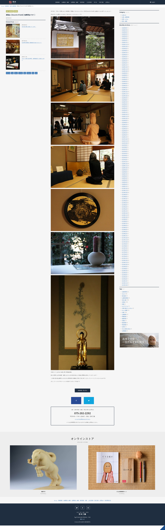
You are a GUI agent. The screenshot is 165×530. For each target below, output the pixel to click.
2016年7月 (124, 270)
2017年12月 (125, 237)
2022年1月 (124, 137)
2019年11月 (125, 190)
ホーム (2, 6)
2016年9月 (124, 266)
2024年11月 (125, 69)
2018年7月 (124, 223)
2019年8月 (124, 196)
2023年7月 (124, 102)
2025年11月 (125, 44)
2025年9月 (124, 48)
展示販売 (124, 296)
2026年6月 (124, 32)
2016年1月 (124, 281)
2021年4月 (124, 155)
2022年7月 (124, 124)
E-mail (83, 519)
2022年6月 (124, 126)
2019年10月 (125, 192)
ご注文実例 (89, 2)
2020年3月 (124, 182)
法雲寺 (123, 326)
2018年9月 (124, 219)
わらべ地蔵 (124, 310)
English (153, 2)
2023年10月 (125, 95)
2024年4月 (124, 83)
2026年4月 (124, 36)
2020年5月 (124, 178)
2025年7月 (124, 52)
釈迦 (33, 73)
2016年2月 (124, 279)
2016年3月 (124, 276)
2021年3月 (124, 157)
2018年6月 (124, 225)
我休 (14, 2)
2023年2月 (124, 110)
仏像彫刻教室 (125, 298)
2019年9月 (124, 194)
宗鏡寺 (123, 320)
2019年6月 (124, 200)
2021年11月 (125, 141)
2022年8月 (124, 122)
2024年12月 (125, 67)
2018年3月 (124, 231)
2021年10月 (125, 143)
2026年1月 (124, 42)
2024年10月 (125, 71)
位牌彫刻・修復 (74, 2)
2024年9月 (124, 73)
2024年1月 (124, 89)
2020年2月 (124, 184)
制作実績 (82, 2)
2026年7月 (124, 30)
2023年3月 (124, 108)
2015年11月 (125, 283)
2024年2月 (124, 87)
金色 (36, 73)
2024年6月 (124, 79)
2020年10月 (125, 167)
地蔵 (123, 304)
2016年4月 (124, 274)
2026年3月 (124, 38)
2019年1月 (124, 211)
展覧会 (16, 73)
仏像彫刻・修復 (65, 2)
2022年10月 (125, 118)
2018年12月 (125, 213)
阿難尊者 (124, 316)
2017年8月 (124, 246)
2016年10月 (125, 264)
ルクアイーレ (125, 306)
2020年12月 (125, 163)
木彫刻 (123, 302)
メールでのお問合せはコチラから (82, 419)
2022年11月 (125, 116)
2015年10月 (125, 285)
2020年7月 (124, 174)
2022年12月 (125, 114)
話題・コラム (125, 19)
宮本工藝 (101, 2)
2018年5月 (124, 227)
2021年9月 (124, 145)
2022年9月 (124, 120)
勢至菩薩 (124, 324)
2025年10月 (125, 46)
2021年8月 (124, 147)
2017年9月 (124, 244)
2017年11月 (125, 239)
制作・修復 (124, 21)
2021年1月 (124, 161)
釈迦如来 (29, 73)
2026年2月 (124, 40)
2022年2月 (124, 135)
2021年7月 (124, 149)
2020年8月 (124, 172)
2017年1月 (124, 258)
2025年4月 (124, 58)
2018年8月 (124, 221)
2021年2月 (124, 159)
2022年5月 (124, 128)
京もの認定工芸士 (126, 328)
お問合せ (107, 2)
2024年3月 (124, 85)
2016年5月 (124, 272)
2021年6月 (124, 151)
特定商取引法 (108, 500)
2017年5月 (124, 252)
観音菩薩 (124, 322)
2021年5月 (124, 153)
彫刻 (25, 73)
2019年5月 (124, 202)
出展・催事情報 (13, 6)
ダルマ (123, 294)
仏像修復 (124, 314)
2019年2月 (124, 209)
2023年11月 (125, 93)
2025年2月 (124, 63)
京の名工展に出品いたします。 (29, 26)
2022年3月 (124, 132)
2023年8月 (124, 100)
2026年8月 (124, 28)
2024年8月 (124, 75)
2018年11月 (125, 215)
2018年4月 (124, 229)
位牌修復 (124, 331)
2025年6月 (124, 54)
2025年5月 (124, 56)
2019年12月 (125, 188)
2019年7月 (124, 198)
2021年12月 (125, 139)
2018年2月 (124, 233)
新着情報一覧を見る (82, 390)
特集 (95, 2)
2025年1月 (124, 65)
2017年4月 (124, 254)
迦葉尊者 (124, 318)
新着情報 (57, 2)
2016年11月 (125, 262)
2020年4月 (124, 180)
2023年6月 (124, 104)
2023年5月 (124, 106)
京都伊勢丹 (124, 291)
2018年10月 (125, 217)
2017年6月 (124, 250)
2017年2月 (124, 256)
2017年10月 (125, 241)
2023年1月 (124, 112)
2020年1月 (124, 186)
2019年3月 (124, 207)
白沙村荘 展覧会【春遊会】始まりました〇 (32, 42)
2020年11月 (125, 165)
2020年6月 (124, 176)
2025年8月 (124, 50)
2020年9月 (124, 169)
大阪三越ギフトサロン (127, 308)
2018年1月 (124, 235)
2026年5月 (124, 34)
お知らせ (124, 15)
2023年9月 (124, 97)
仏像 (12, 73)
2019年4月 (124, 204)
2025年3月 (124, 60)
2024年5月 (124, 81)
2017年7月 (124, 248)
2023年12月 (125, 91)
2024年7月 (124, 77)
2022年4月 (124, 130)
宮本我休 (20, 73)
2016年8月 (124, 268)
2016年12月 (125, 260)
